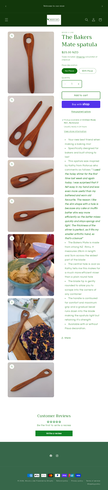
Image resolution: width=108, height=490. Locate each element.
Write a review (54, 433)
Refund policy (62, 481)
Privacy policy (77, 481)
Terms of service (93, 481)
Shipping (80, 57)
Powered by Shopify (44, 481)
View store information (75, 131)
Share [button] (67, 338)
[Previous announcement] (6, 6)
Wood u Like (30, 481)
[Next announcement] (102, 6)
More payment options (81, 112)
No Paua (69, 71)
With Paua (87, 71)
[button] (6, 19)
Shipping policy (93, 484)
